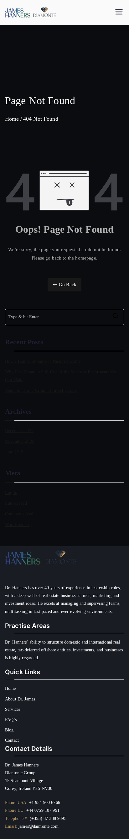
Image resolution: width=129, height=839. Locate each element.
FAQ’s (11, 719)
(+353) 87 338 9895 (48, 818)
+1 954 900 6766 (44, 802)
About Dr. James (20, 699)
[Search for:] (64, 317)
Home (10, 688)
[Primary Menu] (119, 13)
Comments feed (19, 513)
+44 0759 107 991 (42, 810)
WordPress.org (18, 524)
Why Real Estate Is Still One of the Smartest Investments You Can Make (61, 375)
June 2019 (14, 451)
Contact (12, 740)
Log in (11, 492)
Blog (9, 730)
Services (12, 709)
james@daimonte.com (38, 826)
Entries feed (16, 503)
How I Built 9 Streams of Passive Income (42, 361)
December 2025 (19, 430)
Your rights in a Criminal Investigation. (41, 390)
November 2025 (19, 441)
